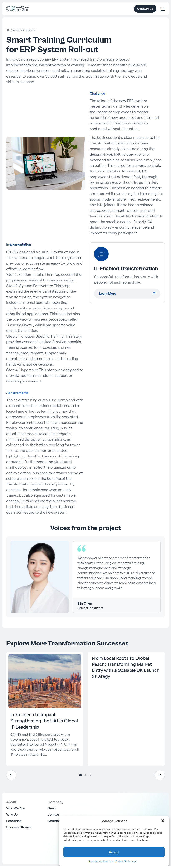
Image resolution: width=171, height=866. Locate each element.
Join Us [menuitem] (53, 814)
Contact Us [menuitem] (56, 821)
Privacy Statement (126, 861)
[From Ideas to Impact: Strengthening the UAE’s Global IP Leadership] (44, 681)
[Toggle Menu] (163, 9)
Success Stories (23, 30)
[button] (163, 821)
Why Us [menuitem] (12, 814)
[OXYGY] (17, 8)
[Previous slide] (11, 775)
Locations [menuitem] (13, 821)
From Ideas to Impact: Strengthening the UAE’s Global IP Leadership (44, 721)
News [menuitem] (52, 808)
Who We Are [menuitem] (15, 808)
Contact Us (145, 8)
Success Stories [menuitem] (18, 827)
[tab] (80, 775)
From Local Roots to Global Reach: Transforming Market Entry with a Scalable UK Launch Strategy (126, 667)
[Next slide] (160, 775)
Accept (114, 852)
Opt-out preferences (101, 861)
